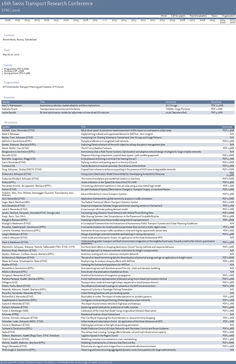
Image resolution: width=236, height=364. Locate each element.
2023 (37, 20)
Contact (21, 362)
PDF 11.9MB (230, 174)
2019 (76, 20)
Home (164, 16)
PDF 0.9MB (228, 216)
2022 (46, 20)
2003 (232, 20)
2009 (172, 20)
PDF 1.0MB (216, 109)
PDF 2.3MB (228, 339)
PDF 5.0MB (216, 113)
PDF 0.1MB (228, 209)
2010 (162, 20)
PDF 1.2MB (228, 318)
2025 (17, 20)
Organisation (228, 16)
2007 (192, 20)
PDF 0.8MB (228, 155)
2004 (222, 20)
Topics (214, 16)
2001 (232, 22)
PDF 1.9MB (228, 148)
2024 (27, 20)
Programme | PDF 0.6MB (16, 69)
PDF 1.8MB (228, 220)
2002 (222, 22)
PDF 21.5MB (217, 106)
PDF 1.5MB (228, 297)
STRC (14, 362)
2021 (56, 20)
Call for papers (178, 16)
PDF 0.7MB (228, 159)
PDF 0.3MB (228, 130)
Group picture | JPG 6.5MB (17, 73)
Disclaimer (30, 362)
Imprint (39, 362)
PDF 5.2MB (228, 261)
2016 (104, 20)
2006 (202, 20)
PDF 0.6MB (228, 162)
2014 (124, 20)
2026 (7, 20)
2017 (95, 20)
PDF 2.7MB (228, 206)
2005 (212, 20)
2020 (66, 20)
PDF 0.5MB (228, 141)
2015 (114, 20)
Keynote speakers (198, 16)
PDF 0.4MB (228, 234)
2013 (133, 20)
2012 (143, 20)
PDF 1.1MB (228, 186)
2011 (152, 20)
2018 (85, 20)
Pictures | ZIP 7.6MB (14, 71)
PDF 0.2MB (228, 166)
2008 (182, 20)
